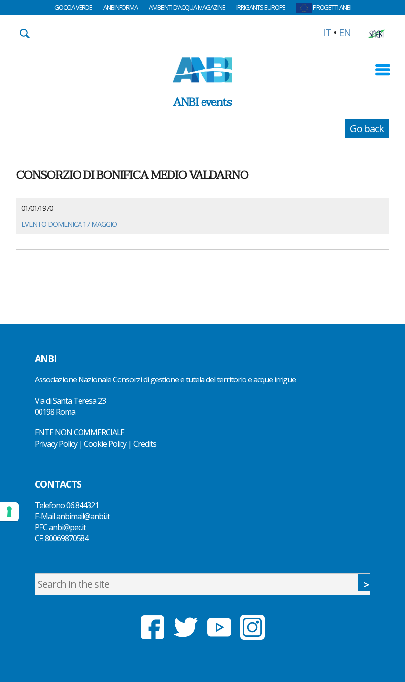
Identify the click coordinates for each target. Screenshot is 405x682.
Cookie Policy (105, 443)
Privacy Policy (56, 443)
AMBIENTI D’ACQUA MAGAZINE (187, 7)
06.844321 (82, 505)
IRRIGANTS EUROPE (260, 7)
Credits (144, 443)
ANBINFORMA (120, 7)
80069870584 (66, 538)
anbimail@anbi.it (83, 516)
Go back (367, 128)
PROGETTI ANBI (331, 7)
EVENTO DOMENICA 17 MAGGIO (69, 223)
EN (345, 32)
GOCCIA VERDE (73, 7)
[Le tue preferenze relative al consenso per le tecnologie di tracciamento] (9, 511)
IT (327, 32)
